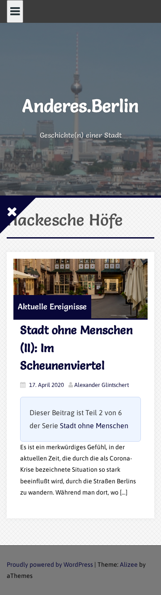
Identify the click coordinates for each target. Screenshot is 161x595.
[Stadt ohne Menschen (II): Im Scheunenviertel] (80, 288)
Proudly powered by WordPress (50, 564)
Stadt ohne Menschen (94, 425)
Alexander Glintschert (101, 385)
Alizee (129, 564)
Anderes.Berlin (80, 106)
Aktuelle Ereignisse (52, 306)
